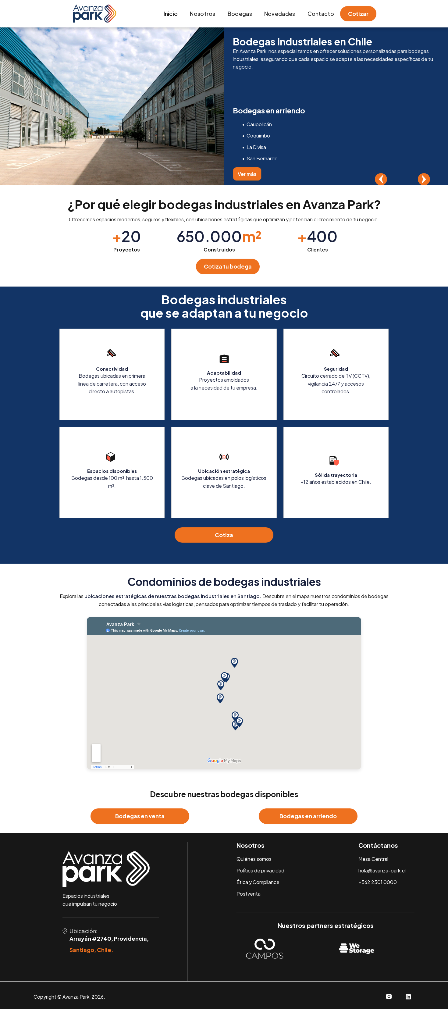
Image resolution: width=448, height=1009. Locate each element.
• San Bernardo (260, 158)
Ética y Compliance (257, 882)
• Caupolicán (257, 124)
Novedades (279, 13)
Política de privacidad (260, 870)
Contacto (321, 13)
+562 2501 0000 (377, 882)
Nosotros (202, 13)
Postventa (248, 893)
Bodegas (240, 13)
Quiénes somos (254, 859)
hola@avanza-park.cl (382, 870)
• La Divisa (254, 147)
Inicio (171, 13)
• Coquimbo (256, 135)
